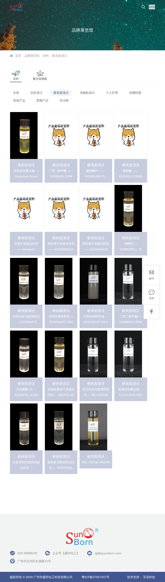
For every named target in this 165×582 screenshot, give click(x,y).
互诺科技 (149, 577)
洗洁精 (64, 100)
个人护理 (112, 92)
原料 (46, 55)
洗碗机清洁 (87, 92)
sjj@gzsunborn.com (108, 553)
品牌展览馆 (32, 55)
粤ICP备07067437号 (95, 577)
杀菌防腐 (135, 92)
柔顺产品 (42, 100)
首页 (18, 55)
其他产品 (19, 100)
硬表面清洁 (59, 55)
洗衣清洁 (36, 92)
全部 (16, 92)
